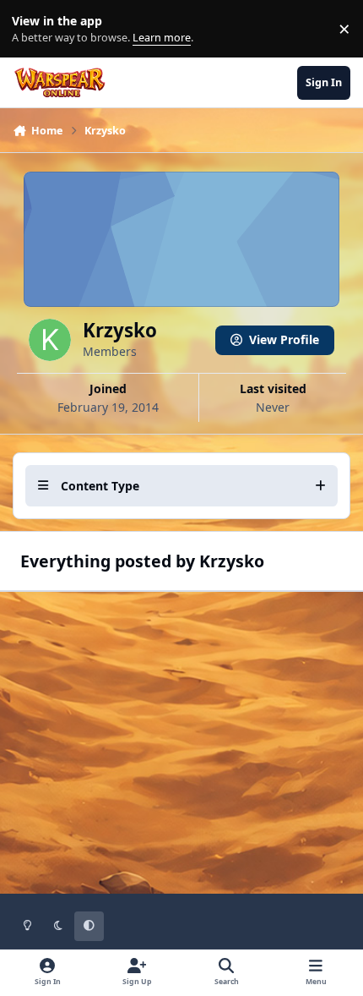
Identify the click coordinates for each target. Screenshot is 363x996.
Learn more (32, 29)
